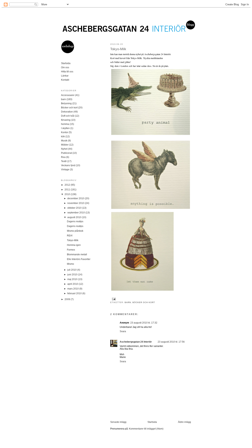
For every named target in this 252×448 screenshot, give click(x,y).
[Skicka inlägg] (113, 299)
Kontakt (65, 79)
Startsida (152, 422)
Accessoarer (67, 95)
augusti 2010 (74, 217)
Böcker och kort (143, 302)
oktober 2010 (74, 207)
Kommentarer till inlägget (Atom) (146, 428)
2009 (68, 299)
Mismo (70, 264)
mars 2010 (73, 288)
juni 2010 (72, 274)
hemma (65, 124)
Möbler (65, 144)
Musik (64, 140)
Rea (63, 157)
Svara (123, 331)
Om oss (65, 67)
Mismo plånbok (75, 231)
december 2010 (76, 198)
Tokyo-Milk (118, 49)
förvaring (65, 120)
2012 (68, 184)
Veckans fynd (68, 165)
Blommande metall (77, 254)
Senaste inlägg (118, 422)
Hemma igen (74, 245)
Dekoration (67, 111)
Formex (71, 249)
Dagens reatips (75, 221)
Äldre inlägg (184, 422)
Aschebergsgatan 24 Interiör (136, 341)
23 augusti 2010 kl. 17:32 (143, 322)
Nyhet (64, 148)
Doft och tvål (67, 115)
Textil (64, 161)
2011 (68, 189)
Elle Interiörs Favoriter (78, 259)
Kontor (64, 132)
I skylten (65, 128)
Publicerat (66, 153)
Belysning (66, 103)
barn (128, 302)
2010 (68, 194)
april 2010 (73, 284)
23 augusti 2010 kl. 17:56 (171, 341)
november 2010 (76, 203)
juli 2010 (72, 269)
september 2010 (76, 212)
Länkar (65, 75)
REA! (69, 235)
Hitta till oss (67, 71)
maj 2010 (72, 279)
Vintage (65, 169)
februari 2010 (74, 293)
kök (63, 136)
